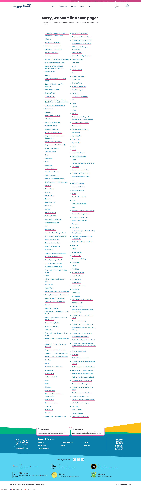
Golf (46, 226)
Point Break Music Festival (80, 129)
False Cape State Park (52, 239)
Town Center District (51, 172)
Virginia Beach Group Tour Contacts (56, 353)
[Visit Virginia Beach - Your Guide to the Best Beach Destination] (21, 6)
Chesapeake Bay (50, 151)
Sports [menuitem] (86, 442)
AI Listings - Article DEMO (53, 49)
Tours (47, 275)
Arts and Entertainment (52, 115)
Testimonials (76, 293)
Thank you (75, 93)
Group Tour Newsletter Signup (55, 301)
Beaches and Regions (52, 148)
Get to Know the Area (78, 76)
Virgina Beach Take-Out (79, 220)
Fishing (47, 199)
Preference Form (77, 136)
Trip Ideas (75, 113)
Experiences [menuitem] (63, 6)
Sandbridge (48, 165)
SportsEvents (101, 474)
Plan (73, 73)
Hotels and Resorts (78, 190)
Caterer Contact (77, 252)
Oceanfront (49, 158)
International (49, 370)
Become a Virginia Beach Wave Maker (57, 59)
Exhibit (74, 265)
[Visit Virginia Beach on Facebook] (78, 459)
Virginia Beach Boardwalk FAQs (55, 145)
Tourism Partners (123, 1)
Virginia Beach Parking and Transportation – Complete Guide (82, 118)
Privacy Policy (76, 139)
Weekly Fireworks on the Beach (82, 393)
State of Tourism (77, 69)
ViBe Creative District (52, 175)
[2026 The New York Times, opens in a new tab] (54, 466)
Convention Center (87, 1)
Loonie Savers (49, 373)
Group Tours (49, 288)
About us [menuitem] (13, 484)
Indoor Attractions (51, 125)
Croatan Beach (50, 71)
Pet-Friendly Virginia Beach (53, 256)
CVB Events (75, 62)
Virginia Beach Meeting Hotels (81, 37)
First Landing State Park (52, 243)
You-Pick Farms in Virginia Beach (55, 253)
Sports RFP (75, 166)
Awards (47, 56)
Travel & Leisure (102, 465)
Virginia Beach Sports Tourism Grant (83, 340)
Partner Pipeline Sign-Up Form (81, 56)
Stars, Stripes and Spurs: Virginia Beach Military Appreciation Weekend (57, 101)
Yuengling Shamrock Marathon (55, 105)
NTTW (74, 66)
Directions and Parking (79, 259)
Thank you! (75, 227)
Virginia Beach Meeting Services (82, 40)
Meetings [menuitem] (41, 442)
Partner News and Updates (80, 416)
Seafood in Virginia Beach (80, 217)
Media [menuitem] (63, 445)
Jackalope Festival (51, 377)
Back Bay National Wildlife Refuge (56, 236)
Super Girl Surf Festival (79, 203)
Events (47, 75)
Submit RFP (49, 409)
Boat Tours (48, 192)
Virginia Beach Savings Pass (80, 336)
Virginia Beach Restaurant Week (82, 333)
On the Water (49, 189)
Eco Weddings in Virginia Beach (82, 380)
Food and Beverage (78, 272)
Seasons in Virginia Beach (80, 96)
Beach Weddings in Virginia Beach (82, 370)
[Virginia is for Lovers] (119, 441)
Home (47, 363)
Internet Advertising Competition (28, 465)
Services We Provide (78, 153)
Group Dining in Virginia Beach (55, 298)
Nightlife (48, 185)
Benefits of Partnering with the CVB (83, 399)
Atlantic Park (49, 119)
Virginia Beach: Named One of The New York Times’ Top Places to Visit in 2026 (84, 345)
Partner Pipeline (77, 52)
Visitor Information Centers (80, 122)
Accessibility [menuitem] (21, 484)
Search (74, 146)
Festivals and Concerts (52, 89)
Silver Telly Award (24, 473)
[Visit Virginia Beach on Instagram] (74, 459)
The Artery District (51, 168)
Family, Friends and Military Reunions (57, 291)
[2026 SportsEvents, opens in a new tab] (94, 475)
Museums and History (52, 129)
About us (48, 39)
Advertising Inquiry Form (53, 46)
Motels (74, 193)
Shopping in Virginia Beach (53, 260)
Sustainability (76, 289)
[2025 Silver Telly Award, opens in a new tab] (15, 475)
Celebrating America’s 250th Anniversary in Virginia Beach (54, 67)
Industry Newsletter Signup (54, 367)
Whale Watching (50, 212)
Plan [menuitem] (89, 6)
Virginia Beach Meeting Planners (55, 416)
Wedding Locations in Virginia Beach (83, 367)
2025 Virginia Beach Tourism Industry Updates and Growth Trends (57, 34)
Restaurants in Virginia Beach (81, 214)
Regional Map (76, 143)
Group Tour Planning (51, 308)
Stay (73, 180)
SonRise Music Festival (79, 156)
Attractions (48, 112)
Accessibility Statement (52, 42)
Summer (74, 107)
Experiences (49, 109)
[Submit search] (126, 6)
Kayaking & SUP (50, 202)
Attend (74, 249)
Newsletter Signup (77, 90)
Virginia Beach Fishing (79, 321)
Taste (73, 207)
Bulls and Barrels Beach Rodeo (55, 62)
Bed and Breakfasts (78, 183)
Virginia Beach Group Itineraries (55, 350)
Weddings (113, 1)
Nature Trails (49, 250)
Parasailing (48, 206)
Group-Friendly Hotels (52, 323)
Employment (76, 262)
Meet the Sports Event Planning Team (83, 163)
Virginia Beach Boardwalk (53, 141)
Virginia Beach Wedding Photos (82, 384)
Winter (74, 110)
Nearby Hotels (76, 282)
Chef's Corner (76, 255)
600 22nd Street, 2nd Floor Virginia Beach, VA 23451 (22, 447)
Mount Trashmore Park (52, 246)
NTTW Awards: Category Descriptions (80, 48)
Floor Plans (75, 269)
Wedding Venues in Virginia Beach (82, 373)
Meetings (76, 1)
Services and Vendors (78, 286)
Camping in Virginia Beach (53, 219)
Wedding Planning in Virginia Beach (83, 377)
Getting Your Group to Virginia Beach (57, 295)
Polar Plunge (76, 132)
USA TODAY (62, 474)
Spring (74, 103)
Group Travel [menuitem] (42, 445)
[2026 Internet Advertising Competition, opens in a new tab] (15, 466)
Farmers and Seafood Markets (54, 178)
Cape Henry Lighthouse (52, 122)
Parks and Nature (50, 229)
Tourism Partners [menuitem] (43, 448)
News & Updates (77, 410)
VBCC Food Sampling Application (82, 299)
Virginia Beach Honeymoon (80, 358)
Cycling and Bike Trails (52, 222)
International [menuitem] (30, 484)
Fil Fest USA (49, 284)
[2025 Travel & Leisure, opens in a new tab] (94, 466)
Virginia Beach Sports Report (81, 176)
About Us (75, 245)
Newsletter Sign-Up (51, 403)
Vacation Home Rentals (79, 197)
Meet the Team (50, 390)
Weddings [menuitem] (87, 445)
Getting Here (76, 79)
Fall (73, 100)
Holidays (48, 360)
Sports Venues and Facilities (81, 170)
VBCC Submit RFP (77, 303)
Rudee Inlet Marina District (53, 132)
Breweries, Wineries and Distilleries (83, 210)
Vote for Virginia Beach (79, 351)
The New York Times (64, 465)
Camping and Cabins (78, 187)
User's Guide (76, 296)
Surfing (47, 209)
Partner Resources (77, 59)
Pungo (47, 162)
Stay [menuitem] (53, 6)
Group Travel (104, 1)
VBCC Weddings (77, 306)
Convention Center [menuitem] (67, 442)
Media (47, 380)
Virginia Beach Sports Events (81, 173)
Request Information (51, 326)
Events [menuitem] (73, 6)
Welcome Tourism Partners (80, 396)
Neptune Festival (50, 93)
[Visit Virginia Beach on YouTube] (82, 459)
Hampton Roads (77, 83)
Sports (96, 1)
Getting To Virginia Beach (80, 33)
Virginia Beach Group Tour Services (56, 356)
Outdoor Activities (51, 216)
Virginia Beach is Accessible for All (82, 324)
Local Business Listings (79, 86)
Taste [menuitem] (82, 6)
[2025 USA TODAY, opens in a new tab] (54, 475)
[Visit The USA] (119, 447)
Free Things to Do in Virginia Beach (56, 182)
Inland (47, 155)
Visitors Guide (76, 126)
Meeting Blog (49, 399)
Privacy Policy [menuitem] (40, 484)
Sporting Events (50, 96)
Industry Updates (77, 413)
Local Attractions (77, 276)
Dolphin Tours (49, 195)
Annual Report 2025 (51, 52)
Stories (74, 200)
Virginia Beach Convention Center (82, 242)
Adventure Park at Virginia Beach (55, 233)
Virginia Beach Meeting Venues (81, 43)
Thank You (48, 305)
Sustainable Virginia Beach (53, 263)
